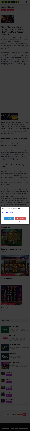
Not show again (24, 222)
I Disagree (21, 218)
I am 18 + (10, 218)
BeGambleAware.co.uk (7, 212)
